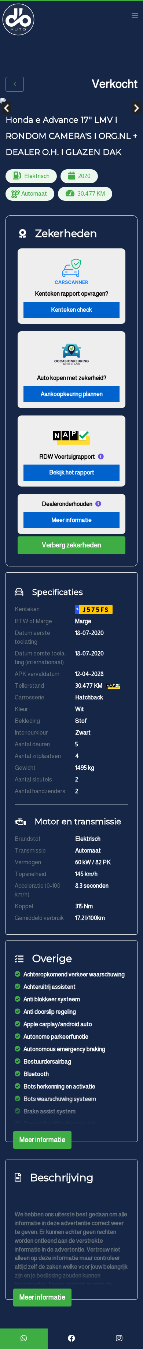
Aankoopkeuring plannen (72, 394)
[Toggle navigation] (135, 15)
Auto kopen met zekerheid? (71, 378)
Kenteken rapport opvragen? (71, 294)
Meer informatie (72, 520)
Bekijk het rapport (71, 472)
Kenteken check (71, 310)
